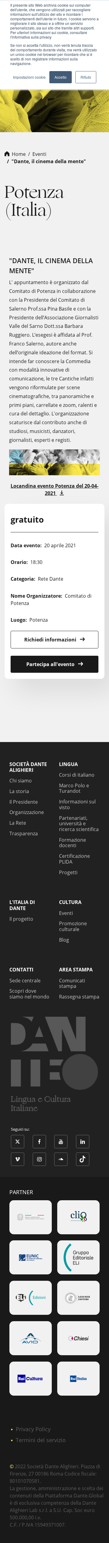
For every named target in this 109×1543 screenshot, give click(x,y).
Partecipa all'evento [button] (51, 664)
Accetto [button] (60, 77)
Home (19, 154)
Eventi (39, 154)
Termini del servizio (41, 1440)
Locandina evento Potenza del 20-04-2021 (54, 490)
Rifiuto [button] (86, 77)
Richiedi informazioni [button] (51, 639)
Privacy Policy (33, 1429)
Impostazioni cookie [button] (29, 77)
